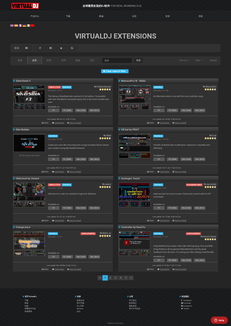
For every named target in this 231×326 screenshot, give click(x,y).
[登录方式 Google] (72, 48)
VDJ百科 (80, 306)
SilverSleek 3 (23, 80)
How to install (75, 123)
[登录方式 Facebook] (40, 48)
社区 (134, 16)
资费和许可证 (30, 308)
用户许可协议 (134, 308)
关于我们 (133, 300)
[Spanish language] (16, 25)
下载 (68, 16)
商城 (101, 16)
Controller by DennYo (133, 227)
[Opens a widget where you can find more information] (219, 320)
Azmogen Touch (130, 178)
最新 (20, 60)
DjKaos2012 (211, 86)
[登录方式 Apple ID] (61, 48)
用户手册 (80, 303)
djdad (108, 135)
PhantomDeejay (104, 86)
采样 (63, 60)
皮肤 (34, 60)
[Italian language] (28, 25)
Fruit (214, 135)
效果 (49, 60)
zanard (108, 184)
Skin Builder (22, 129)
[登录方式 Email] (26, 48)
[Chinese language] (32, 25)
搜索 (138, 60)
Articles (80, 308)
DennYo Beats (209, 236)
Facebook (186, 300)
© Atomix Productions (116, 323)
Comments (59, 123)
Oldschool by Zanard (27, 178)
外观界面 (28, 311)
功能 (26, 306)
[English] (12, 25)
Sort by (183, 60)
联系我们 (133, 303)
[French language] (20, 25)
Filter (198, 60)
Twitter (186, 308)
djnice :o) (107, 233)
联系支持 (80, 300)
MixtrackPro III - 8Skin (133, 80)
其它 (92, 60)
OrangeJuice (23, 227)
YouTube (187, 303)
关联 (200, 16)
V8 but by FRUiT (130, 129)
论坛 (78, 311)
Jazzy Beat (211, 184)
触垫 (78, 60)
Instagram (187, 306)
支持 (167, 16)
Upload (213, 60)
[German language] (24, 25)
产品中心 (34, 16)
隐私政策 (133, 306)
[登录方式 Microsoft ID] (50, 48)
